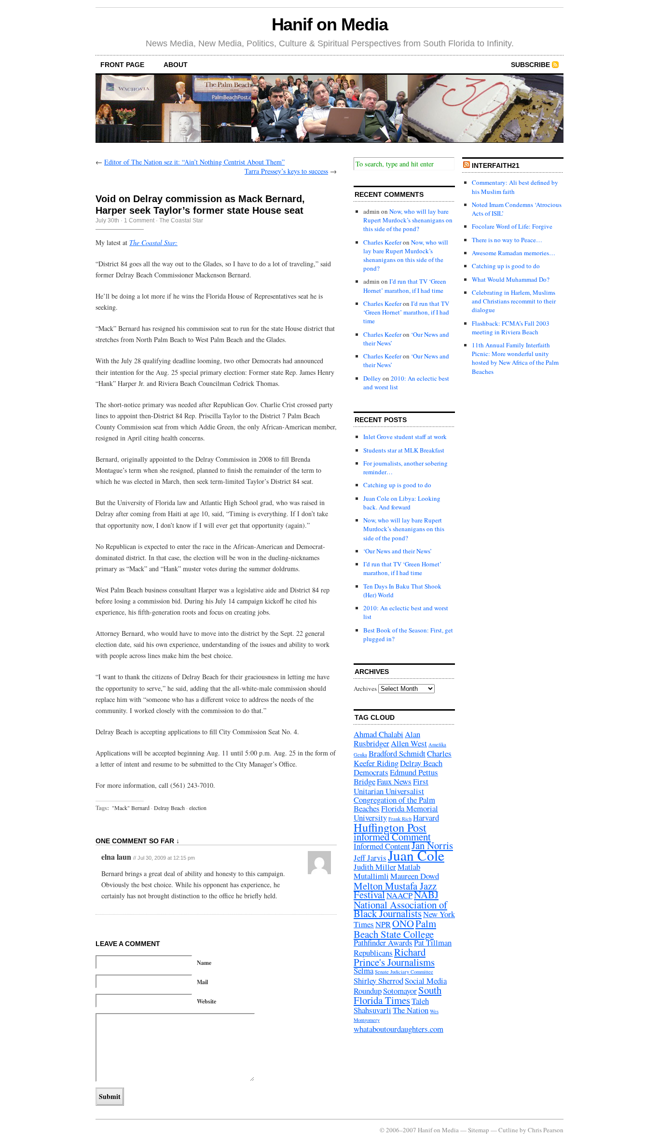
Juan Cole (416, 855)
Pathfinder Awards (383, 942)
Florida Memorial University (396, 813)
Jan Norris (432, 845)
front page (122, 65)
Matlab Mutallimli (387, 871)
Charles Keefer (382, 242)
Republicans (373, 952)
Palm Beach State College (395, 928)
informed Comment (392, 836)
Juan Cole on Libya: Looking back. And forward (401, 502)
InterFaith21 (496, 165)
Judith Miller (375, 866)
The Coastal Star (181, 220)
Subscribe (530, 65)
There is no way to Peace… (507, 239)
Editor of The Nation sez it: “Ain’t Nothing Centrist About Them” (194, 161)
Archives (365, 688)
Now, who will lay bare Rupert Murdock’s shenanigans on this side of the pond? (408, 220)
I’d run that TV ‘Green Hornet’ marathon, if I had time (404, 285)
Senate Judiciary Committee (404, 971)
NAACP (399, 895)
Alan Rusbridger (387, 738)
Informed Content (382, 846)
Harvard (426, 817)
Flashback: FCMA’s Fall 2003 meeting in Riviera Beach (510, 327)
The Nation (410, 1010)
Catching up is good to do (397, 485)
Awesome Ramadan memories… (513, 252)
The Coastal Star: (153, 242)
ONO (403, 923)
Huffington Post (390, 827)
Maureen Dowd (414, 875)
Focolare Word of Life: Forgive (512, 226)
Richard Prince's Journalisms (394, 957)
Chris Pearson (545, 1130)
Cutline (508, 1130)
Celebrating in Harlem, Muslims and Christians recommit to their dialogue (514, 301)
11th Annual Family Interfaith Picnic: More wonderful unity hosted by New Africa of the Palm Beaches (515, 358)
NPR (383, 924)
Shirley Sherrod (378, 980)
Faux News (394, 781)
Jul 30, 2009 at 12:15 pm (166, 858)
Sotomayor (400, 990)
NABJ (426, 894)
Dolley (372, 378)
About (176, 65)
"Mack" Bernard (131, 807)
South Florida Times (397, 995)
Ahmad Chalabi (378, 734)
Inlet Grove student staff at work (405, 436)
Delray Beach (169, 807)
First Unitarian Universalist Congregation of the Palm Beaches (394, 795)
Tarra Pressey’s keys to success (286, 171)
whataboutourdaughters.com (398, 1028)
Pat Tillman (433, 942)
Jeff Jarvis (370, 857)
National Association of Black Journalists (400, 909)
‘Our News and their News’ (397, 551)
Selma (363, 970)
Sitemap (478, 1130)
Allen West (409, 743)
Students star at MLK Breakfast (403, 450)
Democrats (371, 772)
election (197, 807)
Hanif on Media (330, 24)
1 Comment (139, 220)
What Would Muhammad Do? (510, 279)
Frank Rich (400, 818)
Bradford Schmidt (397, 753)
